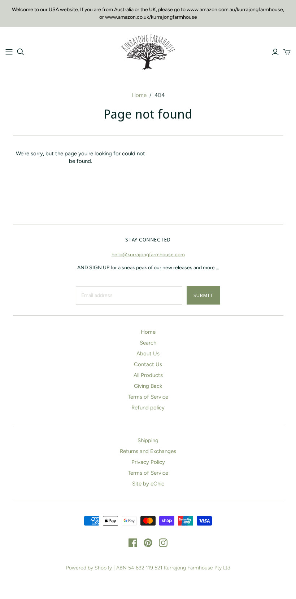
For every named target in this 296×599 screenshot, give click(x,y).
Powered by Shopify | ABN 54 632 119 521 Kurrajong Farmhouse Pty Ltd (148, 568)
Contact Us (148, 364)
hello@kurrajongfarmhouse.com (148, 255)
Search (148, 343)
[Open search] (20, 52)
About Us (148, 353)
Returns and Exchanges (148, 451)
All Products (148, 375)
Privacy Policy (148, 462)
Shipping (148, 440)
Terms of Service (148, 397)
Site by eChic (148, 483)
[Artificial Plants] (9, 52)
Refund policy (148, 407)
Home (139, 95)
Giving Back (148, 386)
